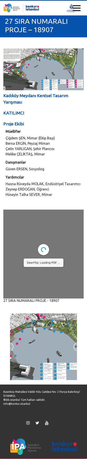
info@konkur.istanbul (16, 403)
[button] (9, 346)
